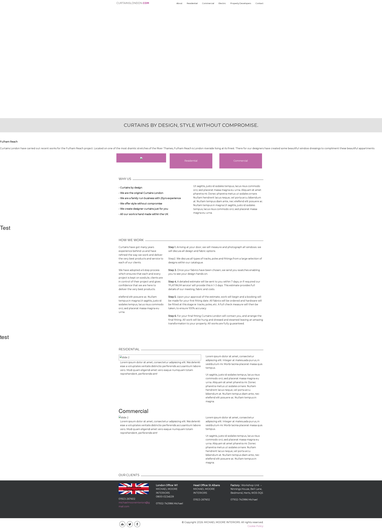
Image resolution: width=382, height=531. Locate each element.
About (179, 3)
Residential (192, 3)
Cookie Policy (255, 526)
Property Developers (240, 3)
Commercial (208, 3)
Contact (259, 3)
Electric (222, 3)
